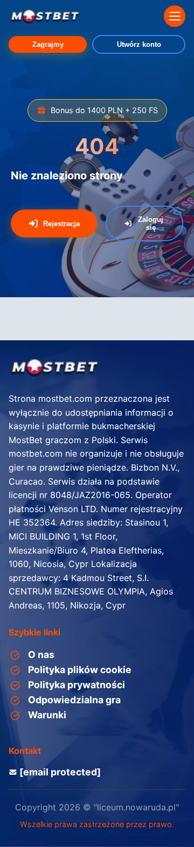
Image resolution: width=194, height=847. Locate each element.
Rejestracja (61, 224)
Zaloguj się (150, 223)
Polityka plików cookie (79, 669)
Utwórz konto (139, 44)
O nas (41, 654)
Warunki (47, 714)
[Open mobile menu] (174, 16)
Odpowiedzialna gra (74, 699)
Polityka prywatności (76, 684)
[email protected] (60, 772)
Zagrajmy (48, 44)
